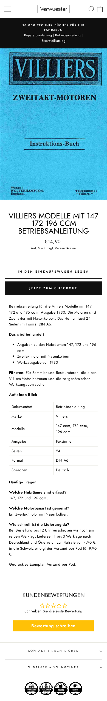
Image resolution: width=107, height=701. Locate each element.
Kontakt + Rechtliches (53, 651)
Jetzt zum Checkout (53, 288)
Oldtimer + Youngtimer (53, 667)
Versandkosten (65, 248)
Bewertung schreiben (53, 626)
